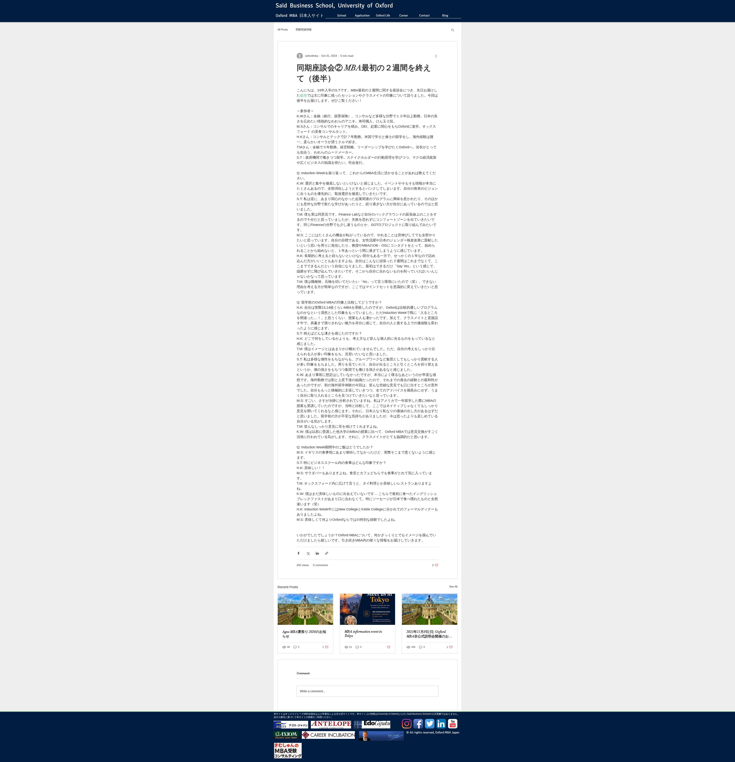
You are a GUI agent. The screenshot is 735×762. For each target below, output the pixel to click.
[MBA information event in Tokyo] (367, 609)
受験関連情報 (304, 29)
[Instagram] (407, 723)
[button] (452, 29)
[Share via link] (326, 553)
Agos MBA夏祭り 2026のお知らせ (304, 634)
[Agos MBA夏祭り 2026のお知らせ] (305, 609)
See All (453, 586)
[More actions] (436, 56)
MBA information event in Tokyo (363, 633)
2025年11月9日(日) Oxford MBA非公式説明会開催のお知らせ (429, 634)
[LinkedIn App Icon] (441, 723)
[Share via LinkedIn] (317, 553)
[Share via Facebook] (298, 553)
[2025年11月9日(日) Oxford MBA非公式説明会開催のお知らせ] (429, 609)
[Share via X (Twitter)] (308, 553)
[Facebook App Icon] (418, 723)
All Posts (283, 29)
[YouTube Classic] (452, 723)
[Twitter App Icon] (429, 723)
